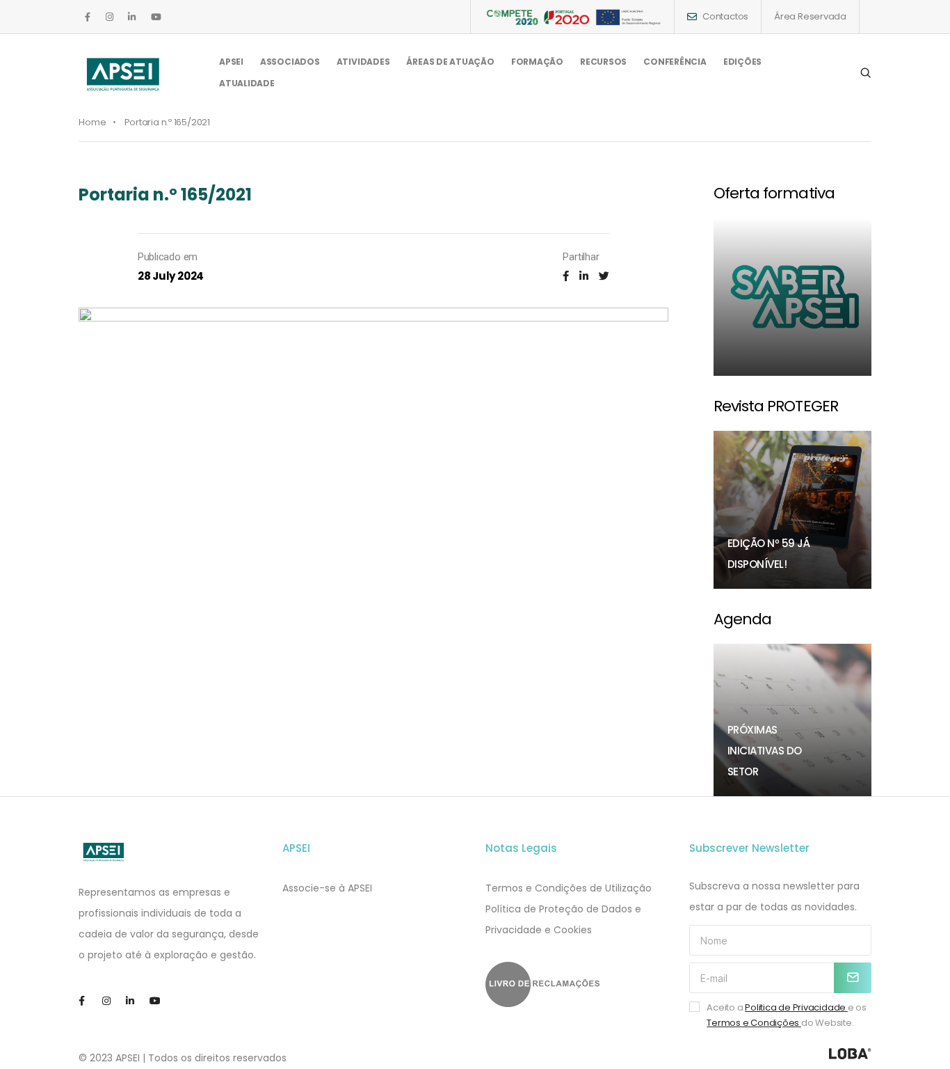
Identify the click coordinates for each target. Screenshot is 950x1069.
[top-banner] (572, 16)
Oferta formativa (774, 193)
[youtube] (156, 17)
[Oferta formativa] (793, 297)
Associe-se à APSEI (327, 888)
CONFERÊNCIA (675, 62)
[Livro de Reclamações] (576, 984)
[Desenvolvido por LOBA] (850, 1053)
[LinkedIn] (583, 276)
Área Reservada (810, 16)
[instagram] (109, 17)
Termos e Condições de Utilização (568, 888)
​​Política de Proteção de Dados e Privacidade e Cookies (563, 919)
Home (92, 122)
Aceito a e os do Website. (787, 1015)
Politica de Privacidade (796, 1007)
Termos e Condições (754, 1022)
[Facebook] (566, 276)
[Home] (104, 852)
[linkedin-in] (132, 17)
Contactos (725, 16)
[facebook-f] (87, 17)
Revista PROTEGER (776, 406)
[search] (865, 73)
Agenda (743, 619)
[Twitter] (604, 276)
